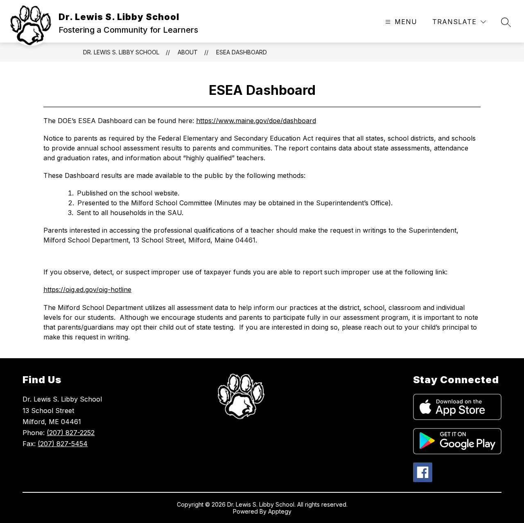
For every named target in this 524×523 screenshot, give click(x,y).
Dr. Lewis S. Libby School (121, 52)
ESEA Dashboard (241, 52)
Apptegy (279, 511)
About (188, 52)
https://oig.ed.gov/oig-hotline (87, 289)
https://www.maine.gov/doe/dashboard (256, 121)
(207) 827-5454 (63, 444)
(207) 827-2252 (71, 433)
